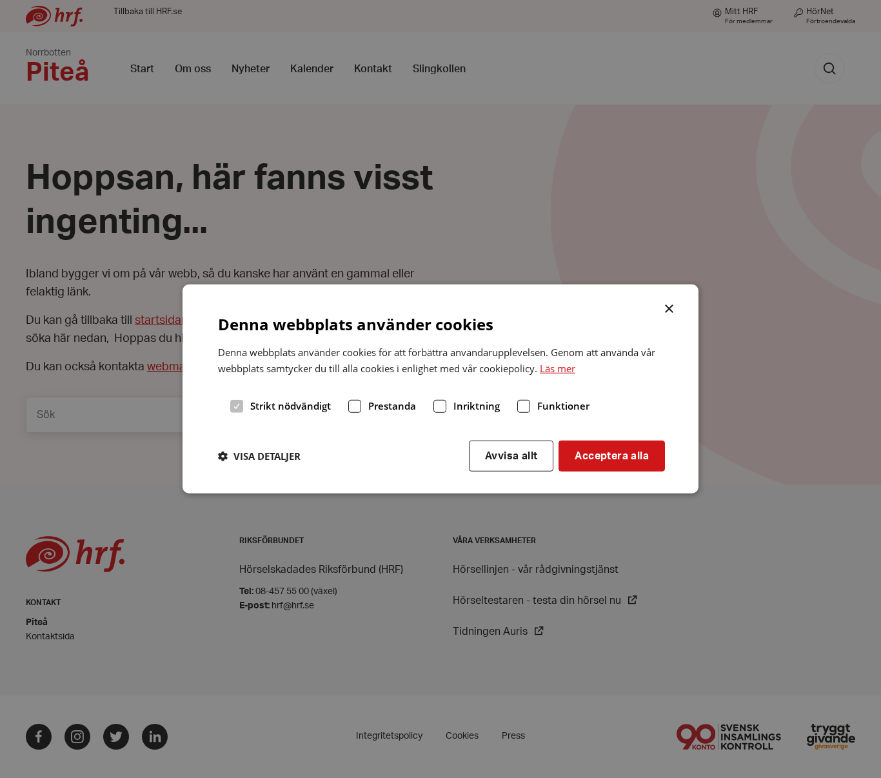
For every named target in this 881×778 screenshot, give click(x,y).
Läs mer (557, 368)
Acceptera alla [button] (612, 455)
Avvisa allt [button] (511, 455)
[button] (259, 456)
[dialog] (440, 389)
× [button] (669, 307)
